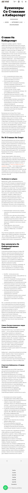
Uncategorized (14, 24)
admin (7, 22)
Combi (14, 472)
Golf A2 (14, 479)
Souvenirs (14, 484)
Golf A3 (14, 475)
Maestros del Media (17, 487)
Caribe (14, 477)
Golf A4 (14, 482)
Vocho (14, 470)
